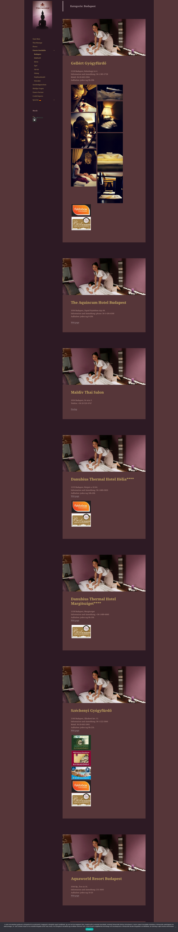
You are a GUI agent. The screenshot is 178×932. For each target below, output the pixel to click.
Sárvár (36, 69)
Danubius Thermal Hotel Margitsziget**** (93, 601)
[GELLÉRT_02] (83, 168)
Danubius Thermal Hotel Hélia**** (102, 479)
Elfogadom (89, 929)
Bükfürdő (37, 58)
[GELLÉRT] (110, 187)
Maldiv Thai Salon (87, 392)
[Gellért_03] (110, 152)
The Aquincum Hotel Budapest (98, 302)
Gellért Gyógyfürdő (88, 63)
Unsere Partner (38, 92)
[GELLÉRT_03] (110, 152)
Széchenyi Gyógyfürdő (91, 710)
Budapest (37, 54)
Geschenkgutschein (39, 85)
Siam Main (36, 39)
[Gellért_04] (83, 130)
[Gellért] (110, 187)
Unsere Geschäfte (39, 50)
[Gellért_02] (83, 168)
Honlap (74, 409)
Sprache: (36, 100)
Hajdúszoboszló (39, 77)
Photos (35, 47)
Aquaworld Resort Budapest (96, 878)
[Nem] (176, 927)
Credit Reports (38, 96)
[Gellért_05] (110, 92)
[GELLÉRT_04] (83, 130)
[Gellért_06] (83, 98)
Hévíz (36, 62)
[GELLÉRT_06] (83, 98)
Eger (35, 66)
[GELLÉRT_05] (110, 92)
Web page (75, 322)
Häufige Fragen (38, 88)
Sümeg (36, 73)
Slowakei (37, 81)
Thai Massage (37, 43)
